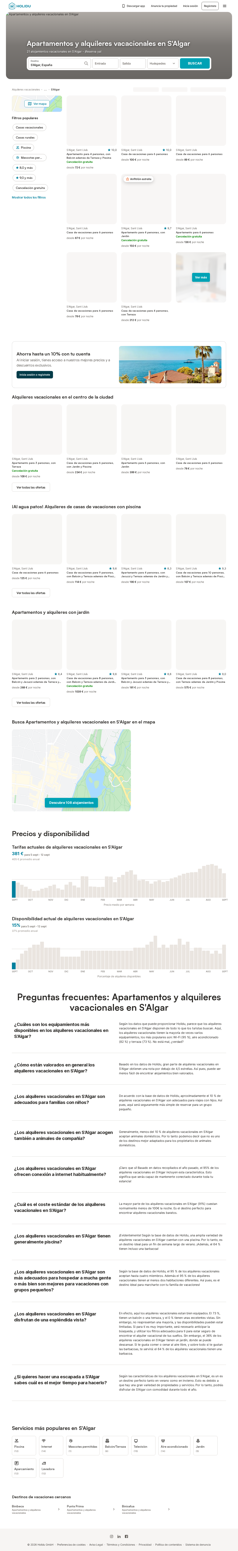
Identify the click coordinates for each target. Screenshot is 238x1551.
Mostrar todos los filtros (29, 197)
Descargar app (136, 5)
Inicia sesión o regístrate (35, 374)
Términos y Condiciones (121, 1544)
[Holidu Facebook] (126, 1536)
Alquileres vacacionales (26, 89)
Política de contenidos (168, 1544)
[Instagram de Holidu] (111, 1536)
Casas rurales (25, 137)
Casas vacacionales (29, 127)
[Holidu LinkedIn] (119, 1536)
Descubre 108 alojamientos (71, 803)
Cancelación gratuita (30, 188)
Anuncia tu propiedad (164, 5)
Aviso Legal (96, 1544)
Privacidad (145, 1544)
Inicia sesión (190, 5)
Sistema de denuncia (197, 1544)
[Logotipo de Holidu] (27, 6)
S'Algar (55, 89)
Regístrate (210, 5)
